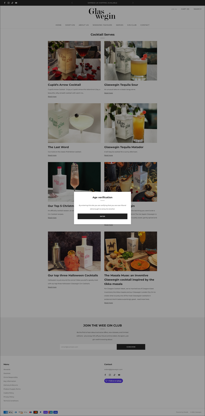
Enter (102, 216)
